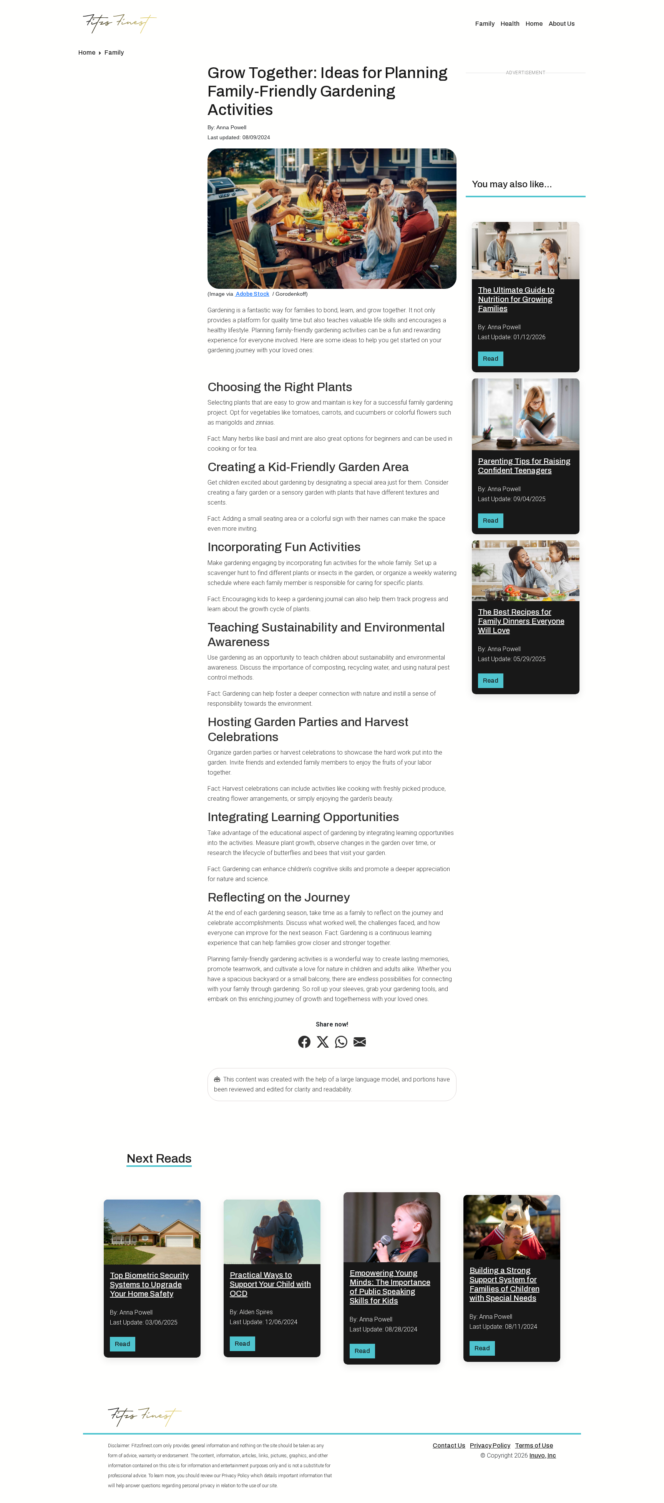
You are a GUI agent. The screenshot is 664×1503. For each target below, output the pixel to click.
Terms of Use (534, 1445)
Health (510, 23)
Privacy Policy (490, 1445)
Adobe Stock (252, 294)
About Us (562, 23)
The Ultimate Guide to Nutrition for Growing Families (516, 299)
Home (534, 23)
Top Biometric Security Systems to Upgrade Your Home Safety (149, 1284)
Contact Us (449, 1445)
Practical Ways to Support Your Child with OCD (270, 1284)
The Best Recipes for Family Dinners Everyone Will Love (521, 621)
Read (490, 358)
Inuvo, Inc (543, 1455)
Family (485, 23)
